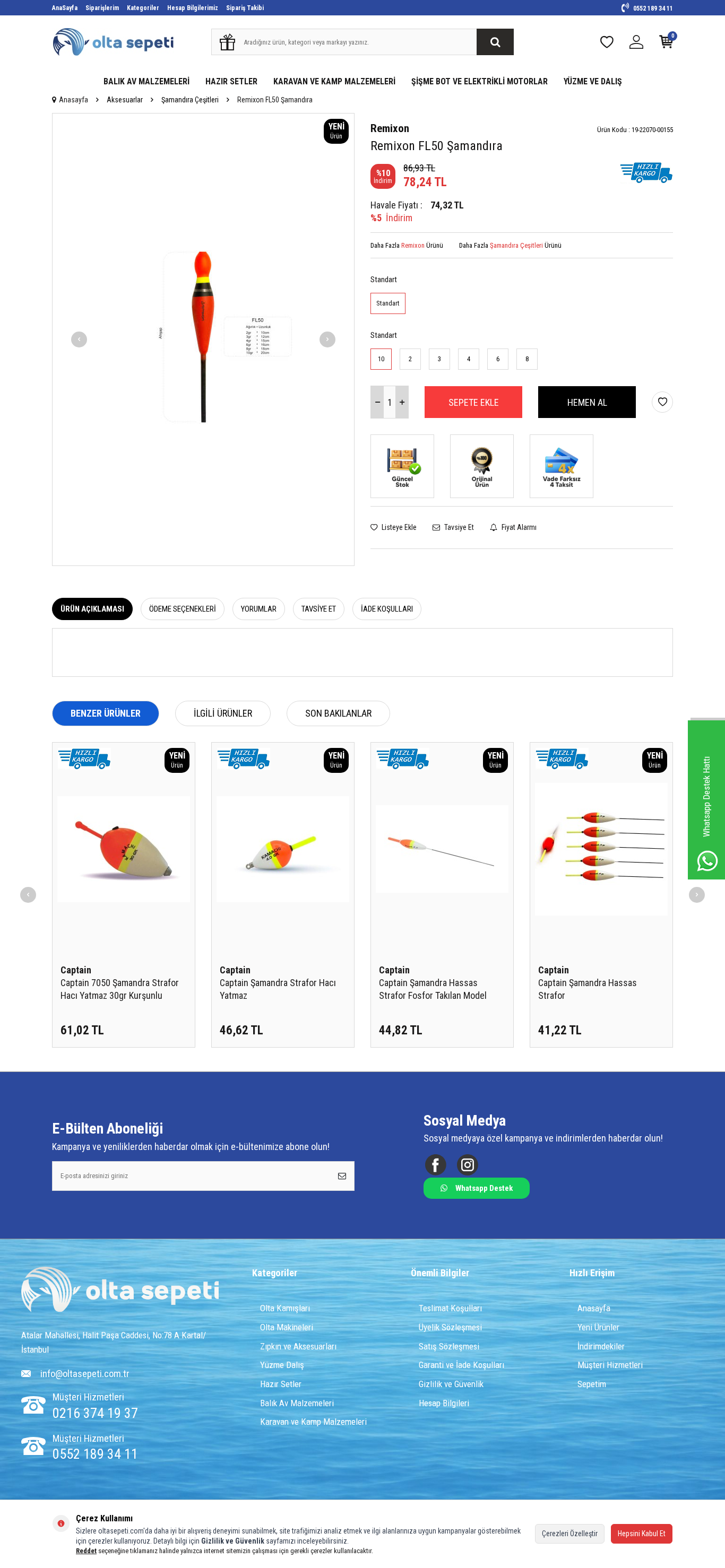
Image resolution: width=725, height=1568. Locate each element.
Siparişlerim (102, 8)
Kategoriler (143, 8)
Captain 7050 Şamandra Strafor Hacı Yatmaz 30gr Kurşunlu (120, 989)
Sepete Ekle (473, 402)
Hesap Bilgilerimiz (192, 8)
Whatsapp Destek (484, 1188)
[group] (203, 339)
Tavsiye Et (458, 527)
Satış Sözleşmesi (449, 1346)
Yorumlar (259, 609)
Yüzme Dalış (282, 1365)
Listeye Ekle (398, 527)
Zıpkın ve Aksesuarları (298, 1346)
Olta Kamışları (285, 1308)
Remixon (389, 128)
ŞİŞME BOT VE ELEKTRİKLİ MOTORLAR (479, 81)
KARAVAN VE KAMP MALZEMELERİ (334, 81)
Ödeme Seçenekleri (182, 609)
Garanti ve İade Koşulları (461, 1365)
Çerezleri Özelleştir (570, 1533)
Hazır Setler (280, 1384)
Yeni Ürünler (598, 1327)
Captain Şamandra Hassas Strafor (587, 989)
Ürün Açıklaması (92, 609)
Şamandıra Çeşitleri (190, 99)
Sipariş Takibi (245, 8)
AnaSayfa (64, 8)
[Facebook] (435, 1165)
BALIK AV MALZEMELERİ (146, 81)
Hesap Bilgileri (444, 1403)
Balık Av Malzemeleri (297, 1403)
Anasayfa (73, 99)
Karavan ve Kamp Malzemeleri (313, 1421)
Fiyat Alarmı (518, 527)
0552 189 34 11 (652, 8)
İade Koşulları (387, 609)
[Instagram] (467, 1165)
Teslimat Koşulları (450, 1308)
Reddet (86, 1551)
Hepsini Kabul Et (642, 1533)
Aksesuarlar (125, 99)
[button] (79, 339)
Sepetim (591, 1384)
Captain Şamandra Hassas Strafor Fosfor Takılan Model (433, 989)
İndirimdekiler (601, 1346)
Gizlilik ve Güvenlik (451, 1384)
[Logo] (120, 1290)
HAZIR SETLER (231, 81)
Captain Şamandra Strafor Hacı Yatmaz (278, 989)
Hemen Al (587, 402)
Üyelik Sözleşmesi (450, 1327)
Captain (76, 969)
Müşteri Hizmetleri (610, 1365)
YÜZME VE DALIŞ (593, 81)
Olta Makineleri (286, 1327)
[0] (666, 44)
